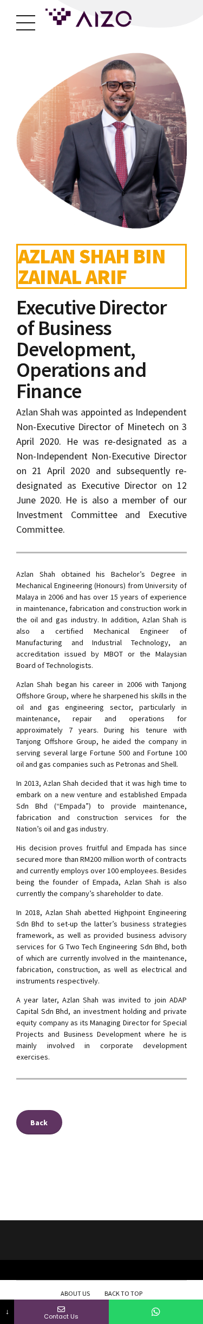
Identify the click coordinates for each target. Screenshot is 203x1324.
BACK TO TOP (123, 1293)
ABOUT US (75, 1293)
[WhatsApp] (156, 1312)
